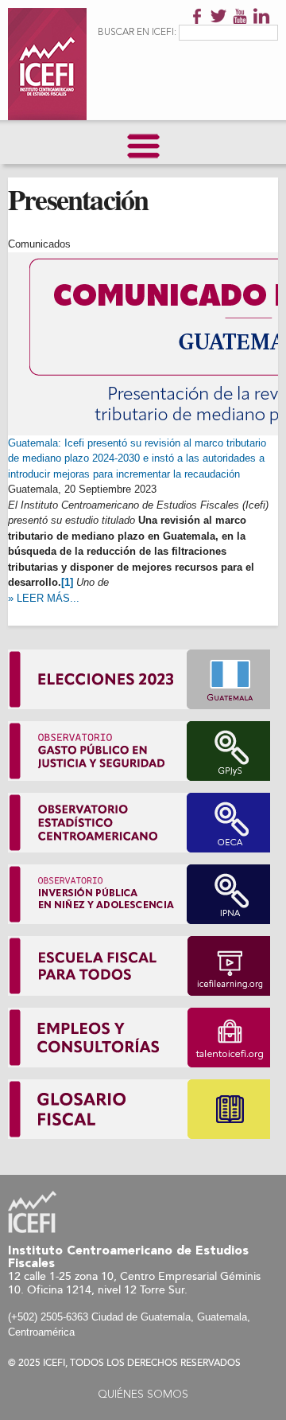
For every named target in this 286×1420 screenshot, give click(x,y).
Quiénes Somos (143, 1394)
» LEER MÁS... (43, 598)
